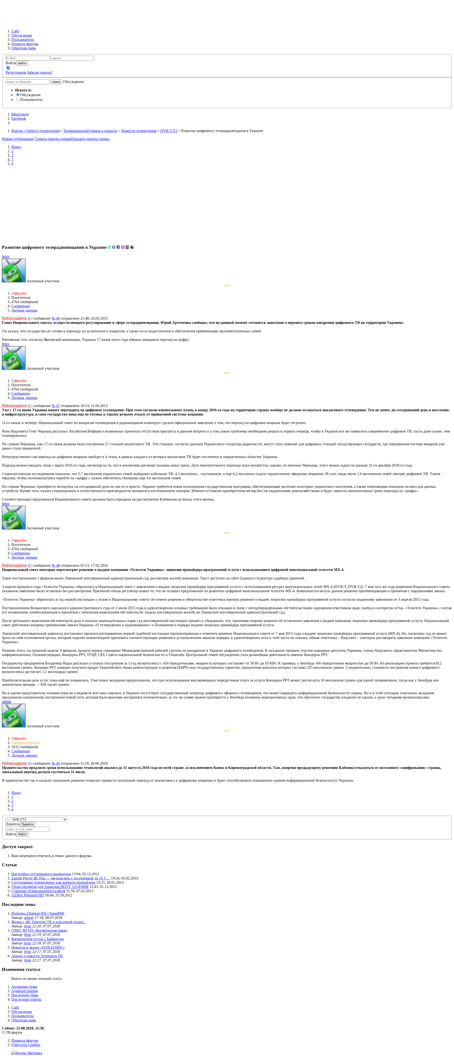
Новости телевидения (139, 131)
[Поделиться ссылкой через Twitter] (109, 247)
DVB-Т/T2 (168, 131)
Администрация (24, 991)
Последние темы (24, 995)
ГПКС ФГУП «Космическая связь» (39, 930)
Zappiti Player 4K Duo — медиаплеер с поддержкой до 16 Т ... (60, 878)
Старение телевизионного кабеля (38, 891)
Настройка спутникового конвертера (41, 874)
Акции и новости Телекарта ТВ (37, 956)
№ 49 (56, 763)
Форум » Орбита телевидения (35, 131)
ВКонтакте (20, 114)
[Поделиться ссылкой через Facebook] (118, 247)
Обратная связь (23, 1020)
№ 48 (56, 565)
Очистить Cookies (25, 1045)
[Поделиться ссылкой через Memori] (122, 247)
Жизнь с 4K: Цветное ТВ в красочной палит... (48, 922)
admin (6, 701)
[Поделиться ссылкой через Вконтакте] (113, 247)
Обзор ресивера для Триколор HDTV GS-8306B (49, 887)
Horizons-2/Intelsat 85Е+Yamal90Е (38, 913)
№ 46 (56, 318)
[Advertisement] (227, 203)
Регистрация (16, 72)
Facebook (18, 118)
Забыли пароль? (40, 72)
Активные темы (24, 987)
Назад (16, 147)
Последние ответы (26, 999)
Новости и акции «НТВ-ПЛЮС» (38, 947)
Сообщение (20, 306)
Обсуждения (30, 95)
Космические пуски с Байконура (37, 939)
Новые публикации (18, 139)
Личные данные (24, 310)
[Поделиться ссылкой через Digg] (127, 247)
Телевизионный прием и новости (90, 131)
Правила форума (24, 1040)
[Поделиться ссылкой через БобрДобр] (131, 247)
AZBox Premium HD (27, 895)
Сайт (15, 1007)
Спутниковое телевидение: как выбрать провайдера (53, 882)
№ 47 (56, 406)
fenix (5, 256)
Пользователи (31, 100)
